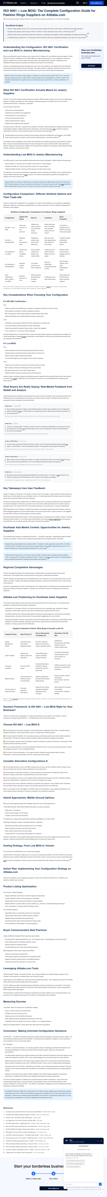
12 (66, 445)
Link (54, 1112)
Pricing (43, 3)
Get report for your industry (56, 3)
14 (58, 476)
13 (62, 460)
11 (23, 430)
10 (19, 412)
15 (48, 558)
